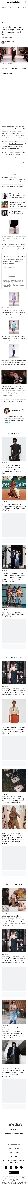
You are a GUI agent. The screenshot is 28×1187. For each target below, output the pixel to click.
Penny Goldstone (10, 41)
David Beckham (7, 362)
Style (3, 22)
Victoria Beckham (16, 138)
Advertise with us (14, 1144)
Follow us (16, 68)
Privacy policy (14, 1148)
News (22, 43)
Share (5, 68)
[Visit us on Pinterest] (21, 1167)
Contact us (14, 1137)
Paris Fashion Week (20, 129)
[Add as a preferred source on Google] (14, 1172)
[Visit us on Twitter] (6, 1167)
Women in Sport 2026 (15, 8)
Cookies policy (14, 1152)
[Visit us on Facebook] (16, 1167)
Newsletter (24, 68)
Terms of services (19, 280)
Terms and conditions (14, 1141)
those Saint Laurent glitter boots (17, 126)
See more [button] (14, 174)
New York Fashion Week (16, 144)
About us (14, 1156)
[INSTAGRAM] (23, 410)
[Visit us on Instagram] (11, 1167)
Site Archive (14, 1129)
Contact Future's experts (14, 1133)
